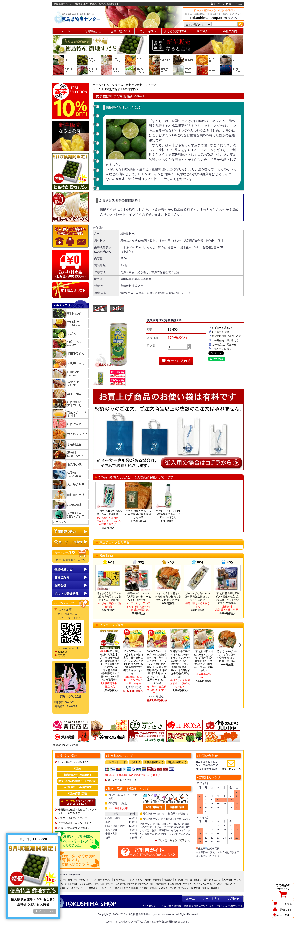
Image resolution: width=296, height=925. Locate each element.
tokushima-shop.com (208, 18)
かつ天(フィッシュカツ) (81, 884)
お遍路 (214, 888)
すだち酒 (143, 884)
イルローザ (105, 888)
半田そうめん (120, 879)
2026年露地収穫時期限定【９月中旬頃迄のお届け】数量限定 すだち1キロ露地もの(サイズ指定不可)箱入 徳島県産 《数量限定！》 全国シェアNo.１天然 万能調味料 (110, 665)
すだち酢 (178, 879)
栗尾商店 (93, 888)
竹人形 (173, 888)
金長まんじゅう (79, 888)
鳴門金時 (67, 879)
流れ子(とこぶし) (212, 879)
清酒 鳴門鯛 (120, 884)
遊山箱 (205, 888)
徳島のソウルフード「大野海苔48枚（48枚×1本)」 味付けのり (138, 596)
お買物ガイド (284, 909)
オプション (60, 522)
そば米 (147, 879)
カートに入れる (178, 361)
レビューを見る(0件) (223, 327)
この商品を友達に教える (225, 340)
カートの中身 (63, 552)
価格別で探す (111, 89)
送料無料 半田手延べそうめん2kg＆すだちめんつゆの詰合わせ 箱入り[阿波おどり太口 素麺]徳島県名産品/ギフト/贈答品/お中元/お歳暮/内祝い (180, 664)
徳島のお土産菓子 (121, 888)
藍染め (153, 888)
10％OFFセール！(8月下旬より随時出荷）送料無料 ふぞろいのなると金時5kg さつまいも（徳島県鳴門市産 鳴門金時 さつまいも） (133, 662)
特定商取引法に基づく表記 (226, 336)
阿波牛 (109, 884)
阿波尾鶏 (99, 884)
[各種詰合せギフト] (70, 290)
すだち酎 (132, 884)
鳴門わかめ (79, 879)
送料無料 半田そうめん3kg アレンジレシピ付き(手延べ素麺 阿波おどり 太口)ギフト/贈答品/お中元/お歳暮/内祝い (203, 661)
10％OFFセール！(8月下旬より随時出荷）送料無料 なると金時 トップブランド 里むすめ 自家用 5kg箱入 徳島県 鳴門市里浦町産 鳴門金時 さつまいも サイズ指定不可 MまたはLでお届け (157, 667)
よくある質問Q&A (175, 31)
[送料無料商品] (70, 265)
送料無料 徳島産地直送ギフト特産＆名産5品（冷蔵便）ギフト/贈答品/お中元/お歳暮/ (227, 598)
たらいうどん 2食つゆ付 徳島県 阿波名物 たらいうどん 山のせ (197, 596)
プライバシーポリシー (228, 905)
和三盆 (171, 884)
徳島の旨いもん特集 (65, 745)
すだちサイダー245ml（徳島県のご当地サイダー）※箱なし (168, 514)
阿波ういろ (230, 884)
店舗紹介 (202, 31)
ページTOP (283, 915)
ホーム (66, 31)
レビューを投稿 (220, 331)
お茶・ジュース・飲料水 (119, 84)
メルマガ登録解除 (171, 905)
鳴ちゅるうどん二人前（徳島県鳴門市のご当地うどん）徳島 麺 (109, 596)
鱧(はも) (198, 879)
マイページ (219, 4)
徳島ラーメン (104, 879)
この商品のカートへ (283, 887)
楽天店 (61, 655)
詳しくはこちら (46, 911)
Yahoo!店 (63, 651)
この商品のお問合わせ (224, 344)
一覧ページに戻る (221, 348)
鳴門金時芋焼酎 (158, 884)
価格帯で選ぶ (67, 531)
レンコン (91, 879)
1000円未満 (130, 89)
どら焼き (218, 884)
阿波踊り (195, 888)
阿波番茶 (168, 879)
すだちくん (183, 888)
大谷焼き (163, 888)
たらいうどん (135, 879)
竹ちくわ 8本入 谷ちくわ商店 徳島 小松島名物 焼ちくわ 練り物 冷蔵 (168, 596)
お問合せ (60, 585)
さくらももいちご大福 (200, 884)
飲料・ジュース (147, 84)
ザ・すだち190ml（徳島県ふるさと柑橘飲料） (109, 513)
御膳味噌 (157, 879)
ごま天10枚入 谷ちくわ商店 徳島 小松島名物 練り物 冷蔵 (138, 514)
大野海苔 (227, 879)
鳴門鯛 (188, 879)
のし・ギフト (148, 31)
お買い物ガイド (120, 31)
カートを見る (235, 4)
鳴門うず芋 (181, 884)
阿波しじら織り (140, 888)
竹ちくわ (63, 884)
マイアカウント (150, 905)
